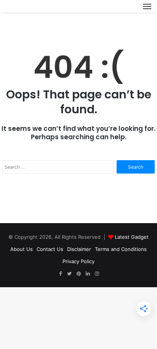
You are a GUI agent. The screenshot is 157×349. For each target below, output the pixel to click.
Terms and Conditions (121, 249)
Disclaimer (79, 249)
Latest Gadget (132, 237)
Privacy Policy (78, 261)
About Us (21, 249)
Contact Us (50, 249)
